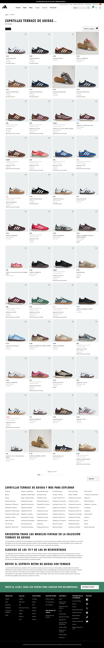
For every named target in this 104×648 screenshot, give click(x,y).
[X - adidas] (92, 608)
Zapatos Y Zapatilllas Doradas (27, 491)
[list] (44, 29)
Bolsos (7, 498)
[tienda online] (4, 7)
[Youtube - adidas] (92, 621)
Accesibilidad (77, 644)
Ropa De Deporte (89, 501)
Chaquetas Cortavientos (59, 501)
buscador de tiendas (64, 4)
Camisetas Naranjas (42, 491)
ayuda (71, 4)
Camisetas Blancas (26, 524)
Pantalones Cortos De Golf (74, 504)
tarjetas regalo (88, 4)
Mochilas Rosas (72, 491)
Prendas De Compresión (91, 494)
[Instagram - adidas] (92, 604)
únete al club (95, 4)
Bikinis (7, 494)
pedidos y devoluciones (78, 4)
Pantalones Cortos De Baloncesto (74, 498)
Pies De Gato (8, 524)
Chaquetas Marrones (43, 527)
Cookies (49, 644)
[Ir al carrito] (100, 8)
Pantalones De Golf (73, 520)
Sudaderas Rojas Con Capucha (59, 514)
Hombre (18, 7)
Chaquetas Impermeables (41, 524)
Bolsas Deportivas (10, 501)
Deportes (44, 7)
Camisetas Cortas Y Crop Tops (60, 504)
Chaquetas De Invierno (43, 504)
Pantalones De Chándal (75, 514)
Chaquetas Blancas (42, 514)
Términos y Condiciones (68, 644)
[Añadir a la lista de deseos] (25, 34)
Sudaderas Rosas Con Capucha (59, 517)
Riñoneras (87, 498)
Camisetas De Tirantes (27, 517)
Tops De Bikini (88, 514)
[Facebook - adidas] (92, 600)
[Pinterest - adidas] (92, 613)
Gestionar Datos (42, 644)
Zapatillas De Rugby (26, 501)
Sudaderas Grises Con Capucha (59, 511)
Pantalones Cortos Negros (73, 508)
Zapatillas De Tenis (26, 511)
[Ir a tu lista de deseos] (96, 8)
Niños (30, 7)
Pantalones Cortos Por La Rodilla (75, 511)
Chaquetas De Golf (42, 520)
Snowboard (87, 507)
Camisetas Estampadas (27, 520)
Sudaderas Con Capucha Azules (60, 508)
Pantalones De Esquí (74, 517)
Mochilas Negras (57, 527)
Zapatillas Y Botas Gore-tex (12, 527)
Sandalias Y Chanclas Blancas (90, 504)
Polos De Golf (88, 491)
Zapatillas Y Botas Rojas (28, 494)
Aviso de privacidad (56, 644)
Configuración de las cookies (30, 644)
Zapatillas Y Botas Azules (12, 511)
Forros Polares (41, 507)
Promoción (53, 7)
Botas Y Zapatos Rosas (27, 498)
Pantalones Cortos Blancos (73, 501)
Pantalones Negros (73, 524)
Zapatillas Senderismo (27, 504)
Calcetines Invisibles (74, 527)
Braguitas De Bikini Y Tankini (11, 508)
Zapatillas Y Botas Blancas (10, 517)
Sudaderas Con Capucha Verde (60, 521)
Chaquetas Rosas (57, 491)
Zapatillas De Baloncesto (12, 514)
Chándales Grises (42, 498)
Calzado (37, 7)
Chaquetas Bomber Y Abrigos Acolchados (43, 501)
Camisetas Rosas (42, 494)
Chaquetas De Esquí (42, 517)
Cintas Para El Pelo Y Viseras (59, 498)
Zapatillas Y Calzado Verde (26, 514)
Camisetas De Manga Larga (27, 527)
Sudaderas (87, 511)
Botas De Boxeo (9, 520)
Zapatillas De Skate (26, 507)
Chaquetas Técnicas (42, 511)
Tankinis (7, 491)
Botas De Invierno (58, 524)
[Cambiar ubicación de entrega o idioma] (100, 4)
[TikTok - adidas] (92, 617)
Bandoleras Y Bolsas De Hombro (12, 504)
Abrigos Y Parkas (57, 494)
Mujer (25, 7)
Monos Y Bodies (72, 494)
